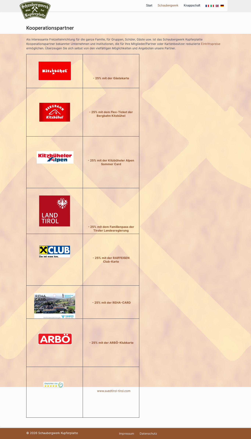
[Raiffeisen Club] (54, 251)
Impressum (126, 433)
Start (149, 5)
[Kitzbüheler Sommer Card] (55, 157)
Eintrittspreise (210, 44)
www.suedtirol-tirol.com (113, 391)
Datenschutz (148, 433)
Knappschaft (192, 5)
